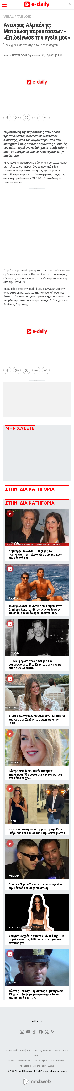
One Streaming (57, 1061)
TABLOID (24, 16)
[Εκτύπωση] (36, 117)
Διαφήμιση (25, 1050)
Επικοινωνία (12, 1050)
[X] (26, 117)
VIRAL (8, 16)
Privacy (56, 1050)
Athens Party (39, 1066)
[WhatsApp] (17, 117)
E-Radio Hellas (24, 1061)
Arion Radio (25, 1066)
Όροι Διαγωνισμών (42, 1050)
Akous (51, 1066)
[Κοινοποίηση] (46, 117)
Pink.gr (11, 1061)
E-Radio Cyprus (40, 1061)
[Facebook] (7, 117)
